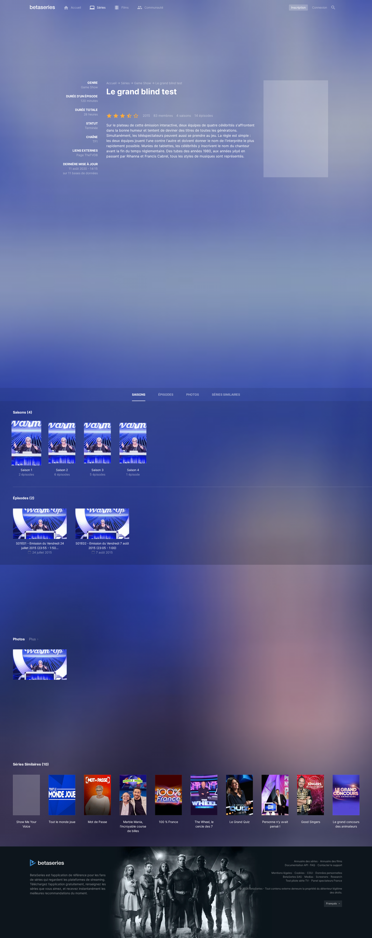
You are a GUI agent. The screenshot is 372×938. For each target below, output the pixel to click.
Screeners (322, 876)
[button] (40, 664)
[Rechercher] (333, 7)
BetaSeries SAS (292, 876)
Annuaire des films (331, 861)
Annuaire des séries (306, 861)
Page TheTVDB (87, 155)
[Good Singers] (310, 795)
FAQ (312, 865)
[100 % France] (168, 795)
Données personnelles (328, 872)
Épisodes (165, 394)
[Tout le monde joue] (61, 795)
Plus (32, 639)
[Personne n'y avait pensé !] (275, 795)
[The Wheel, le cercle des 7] (204, 795)
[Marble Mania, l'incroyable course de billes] (132, 795)
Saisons (138, 394)
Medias (308, 876)
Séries (125, 83)
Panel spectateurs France (326, 880)
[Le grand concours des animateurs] (346, 795)
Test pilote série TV (297, 880)
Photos (192, 394)
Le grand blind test (168, 83)
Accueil (111, 83)
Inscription (298, 7)
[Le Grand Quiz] (239, 795)
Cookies (299, 872)
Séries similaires (226, 394)
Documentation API (296, 865)
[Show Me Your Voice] (26, 795)
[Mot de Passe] (97, 795)
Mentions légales (281, 872)
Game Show (142, 83)
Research (336, 876)
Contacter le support (330, 865)
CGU (310, 872)
